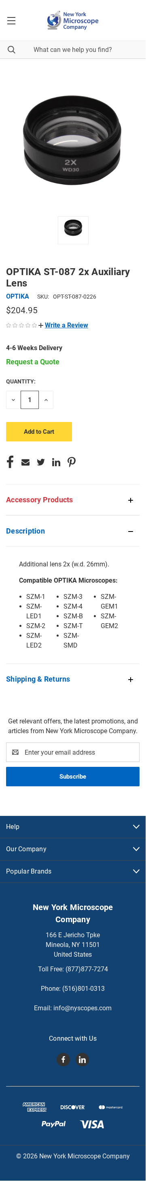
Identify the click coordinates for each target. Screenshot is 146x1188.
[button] (63, 325)
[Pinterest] (72, 462)
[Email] (25, 462)
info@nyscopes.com (82, 1008)
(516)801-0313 (83, 988)
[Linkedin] (56, 462)
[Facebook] (10, 462)
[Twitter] (41, 462)
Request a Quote (32, 361)
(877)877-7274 (87, 969)
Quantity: (21, 381)
